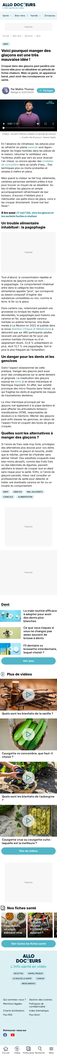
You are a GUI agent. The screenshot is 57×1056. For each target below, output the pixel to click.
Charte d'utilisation (13, 1010)
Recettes (18, 973)
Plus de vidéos (19, 674)
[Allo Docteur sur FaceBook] (5, 1034)
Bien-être (20, 15)
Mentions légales (12, 1003)
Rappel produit (35, 973)
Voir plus (28, 661)
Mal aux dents (35, 492)
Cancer (40, 978)
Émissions (50, 15)
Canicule (8, 497)
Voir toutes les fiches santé (28, 943)
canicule (33, 147)
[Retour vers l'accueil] (28, 6)
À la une (5, 1053)
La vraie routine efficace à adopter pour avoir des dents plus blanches (40, 616)
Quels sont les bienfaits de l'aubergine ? (28, 798)
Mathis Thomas (24, 89)
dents (18, 381)
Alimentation (25, 497)
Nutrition (29, 36)
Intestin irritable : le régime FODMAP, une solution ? (39, 925)
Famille (34, 15)
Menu (51, 1053)
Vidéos (17, 1053)
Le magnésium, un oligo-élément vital (13, 927)
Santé (6, 15)
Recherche (40, 1053)
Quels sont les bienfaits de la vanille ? (27, 713)
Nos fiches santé (21, 908)
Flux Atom (34, 1014)
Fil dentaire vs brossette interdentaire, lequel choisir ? (40, 649)
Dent (38, 36)
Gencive (17, 492)
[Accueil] (28, 961)
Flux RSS (7, 1014)
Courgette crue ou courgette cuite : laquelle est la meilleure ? (26, 841)
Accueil (6, 36)
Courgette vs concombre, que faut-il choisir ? (27, 755)
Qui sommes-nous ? (14, 999)
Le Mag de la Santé (22, 978)
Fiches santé (28, 1053)
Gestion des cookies (40, 999)
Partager (48, 90)
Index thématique (39, 1010)
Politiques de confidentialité (37, 1005)
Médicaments (28, 983)
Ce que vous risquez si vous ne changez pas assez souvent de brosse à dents (38, 633)
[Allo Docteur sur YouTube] (13, 1034)
